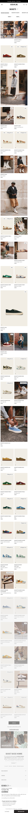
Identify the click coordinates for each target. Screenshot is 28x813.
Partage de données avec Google (9, 802)
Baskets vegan (15, 12)
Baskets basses (5, 12)
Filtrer (17, 16)
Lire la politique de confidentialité (8, 798)
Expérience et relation (7, 805)
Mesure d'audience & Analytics (9, 804)
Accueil (6, 766)
